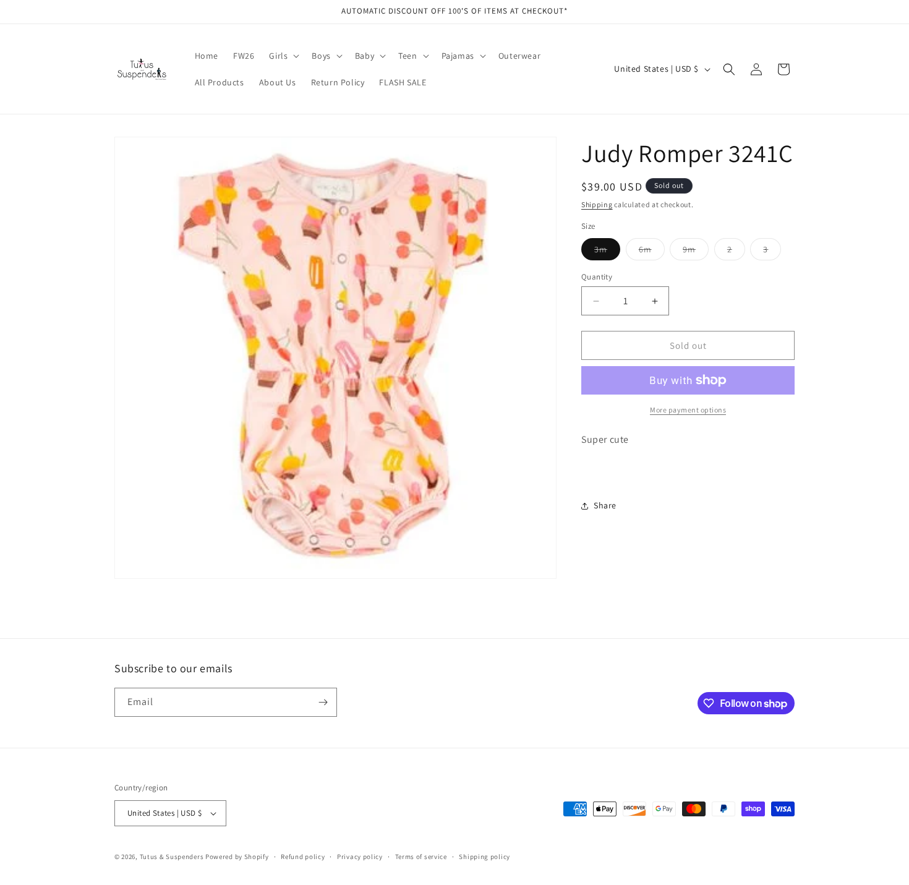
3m (607, 251)
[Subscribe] (322, 702)
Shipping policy (484, 856)
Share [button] (605, 505)
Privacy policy (360, 856)
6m (652, 251)
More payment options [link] (688, 409)
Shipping (597, 204)
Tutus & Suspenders (172, 856)
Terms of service (421, 856)
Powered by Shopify (237, 856)
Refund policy (303, 856)
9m (696, 251)
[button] (283, 56)
